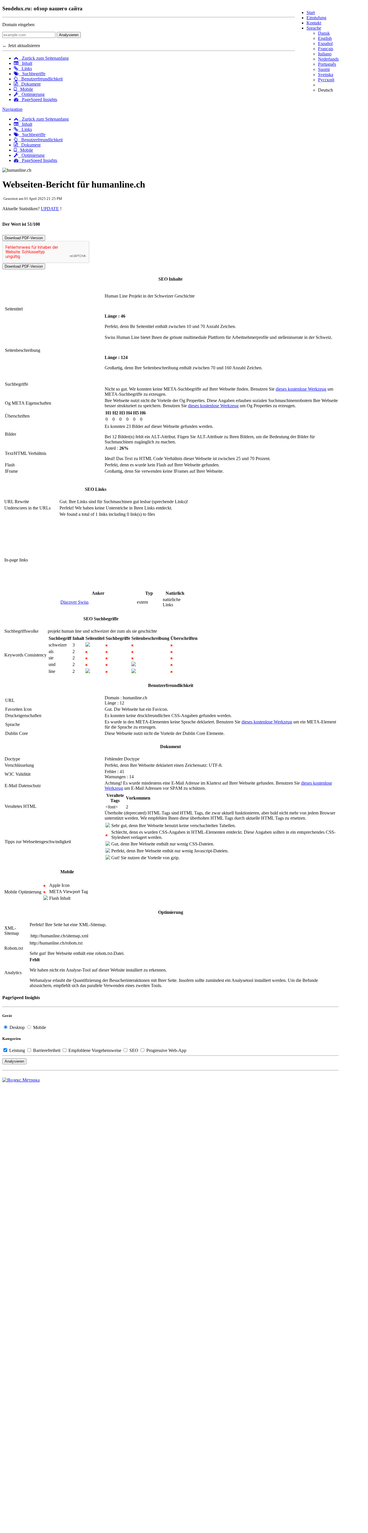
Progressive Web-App (165, 1050)
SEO (133, 1050)
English (325, 38)
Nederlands (328, 59)
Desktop (17, 1027)
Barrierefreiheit (47, 1050)
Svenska (325, 74)
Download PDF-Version (24, 238)
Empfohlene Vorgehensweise (94, 1050)
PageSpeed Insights (37, 99)
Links (25, 68)
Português (327, 64)
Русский (326, 79)
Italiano (324, 53)
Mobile (25, 89)
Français (325, 48)
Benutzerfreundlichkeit (40, 78)
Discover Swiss (74, 602)
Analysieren (68, 35)
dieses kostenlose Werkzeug (301, 389)
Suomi (324, 69)
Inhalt (25, 63)
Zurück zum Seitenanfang (43, 58)
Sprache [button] (313, 28)
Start (310, 12)
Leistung (17, 1050)
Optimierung (31, 94)
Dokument (29, 84)
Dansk (324, 33)
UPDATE (50, 208)
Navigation (12, 109)
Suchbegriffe (32, 73)
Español (325, 43)
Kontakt (313, 22)
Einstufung (316, 17)
